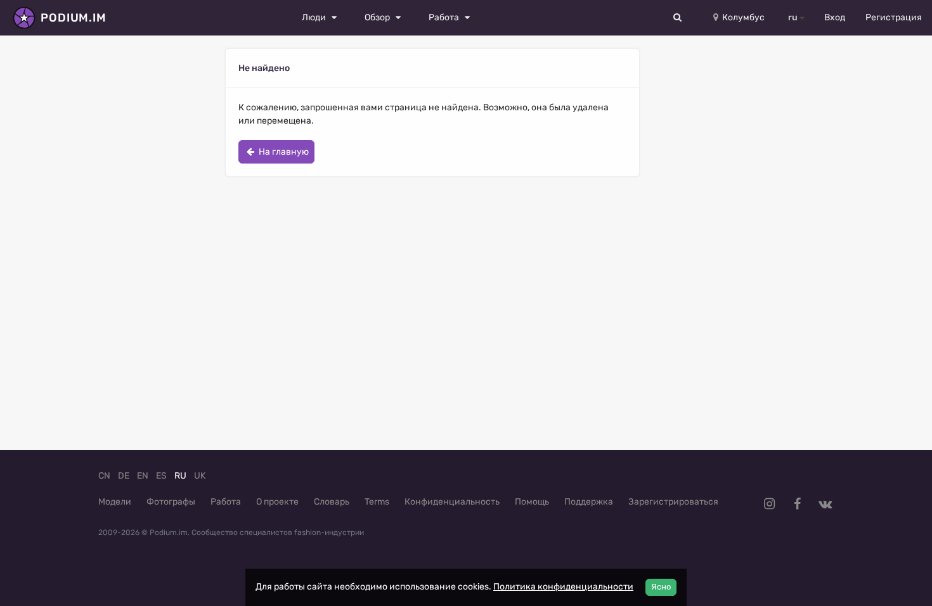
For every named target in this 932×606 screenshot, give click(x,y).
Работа (225, 501)
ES (161, 475)
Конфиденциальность (452, 501)
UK (199, 475)
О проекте (277, 501)
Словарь (331, 501)
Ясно (661, 586)
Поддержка (588, 501)
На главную (283, 151)
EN (142, 475)
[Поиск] (678, 17)
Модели (114, 501)
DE (123, 475)
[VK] (825, 504)
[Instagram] (769, 504)
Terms (377, 501)
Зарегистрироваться (673, 501)
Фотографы (170, 501)
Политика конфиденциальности (563, 586)
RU (180, 475)
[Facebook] (797, 504)
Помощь (532, 501)
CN (104, 475)
